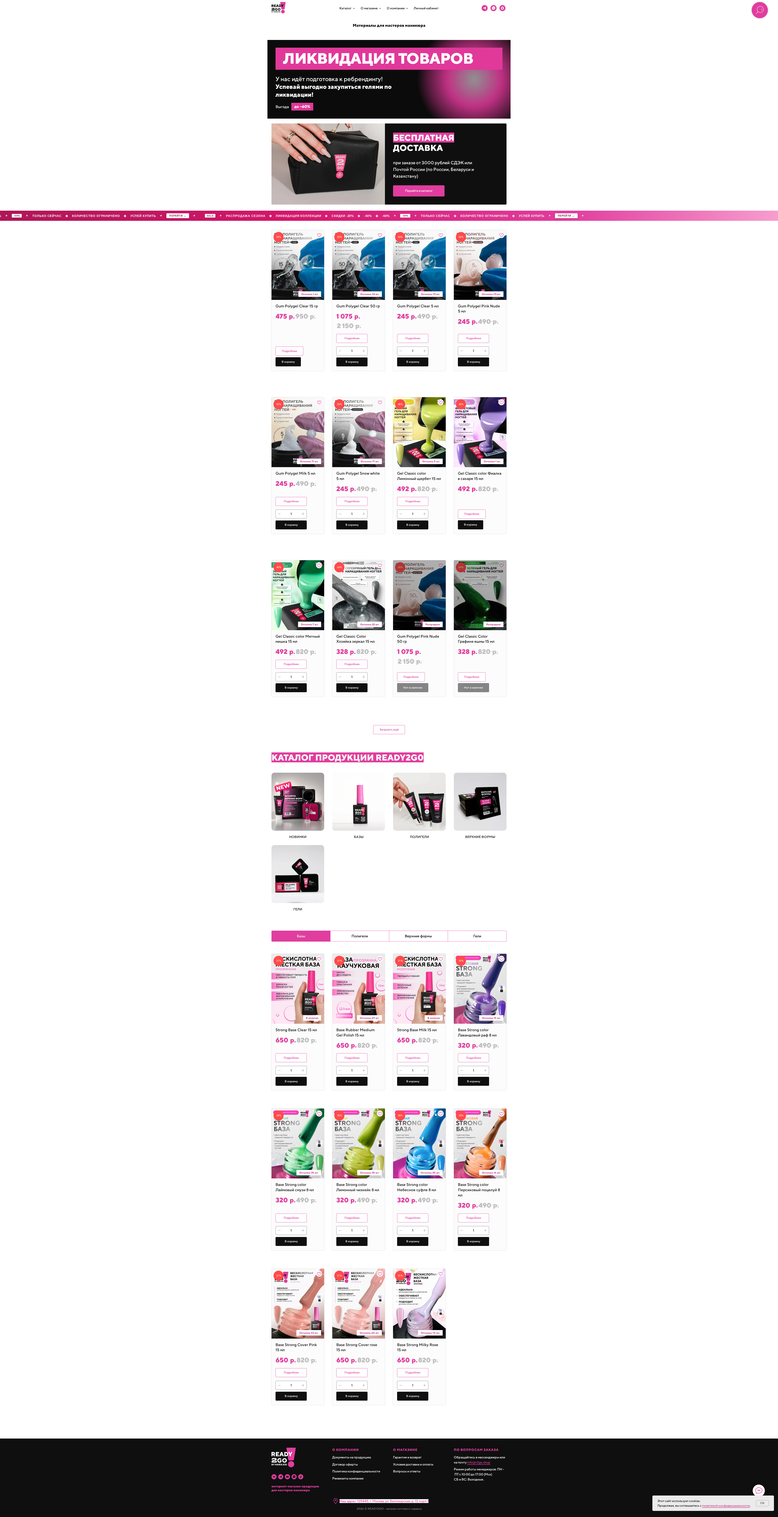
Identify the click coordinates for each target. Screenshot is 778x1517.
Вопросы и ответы (406, 1471)
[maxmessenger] (502, 8)
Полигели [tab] (360, 936)
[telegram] (485, 8)
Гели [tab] (477, 936)
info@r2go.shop (478, 1462)
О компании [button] (396, 8)
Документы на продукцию (351, 1457)
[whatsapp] (494, 8)
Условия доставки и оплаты (413, 1464)
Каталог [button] (345, 8)
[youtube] (287, 1476)
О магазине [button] (369, 8)
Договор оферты (345, 1464)
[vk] (274, 1476)
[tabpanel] (389, 1193)
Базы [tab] (301, 936)
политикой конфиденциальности (726, 1505)
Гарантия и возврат (407, 1457)
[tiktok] (300, 1476)
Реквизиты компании (347, 1478)
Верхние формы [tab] (418, 936)
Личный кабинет (426, 8)
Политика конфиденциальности (356, 1471)
